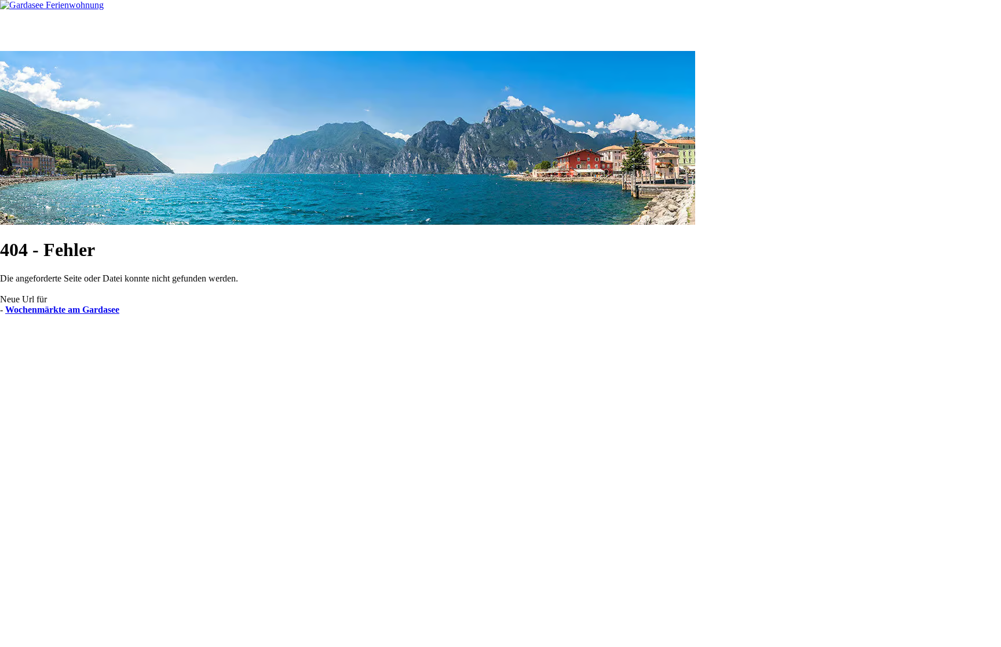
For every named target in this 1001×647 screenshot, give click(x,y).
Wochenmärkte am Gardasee (62, 310)
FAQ (339, 30)
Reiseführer (212, 30)
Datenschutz (196, 340)
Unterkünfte (85, 30)
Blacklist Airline (112, 340)
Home (33, 30)
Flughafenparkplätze (38, 340)
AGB (157, 340)
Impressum (244, 340)
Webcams (281, 30)
